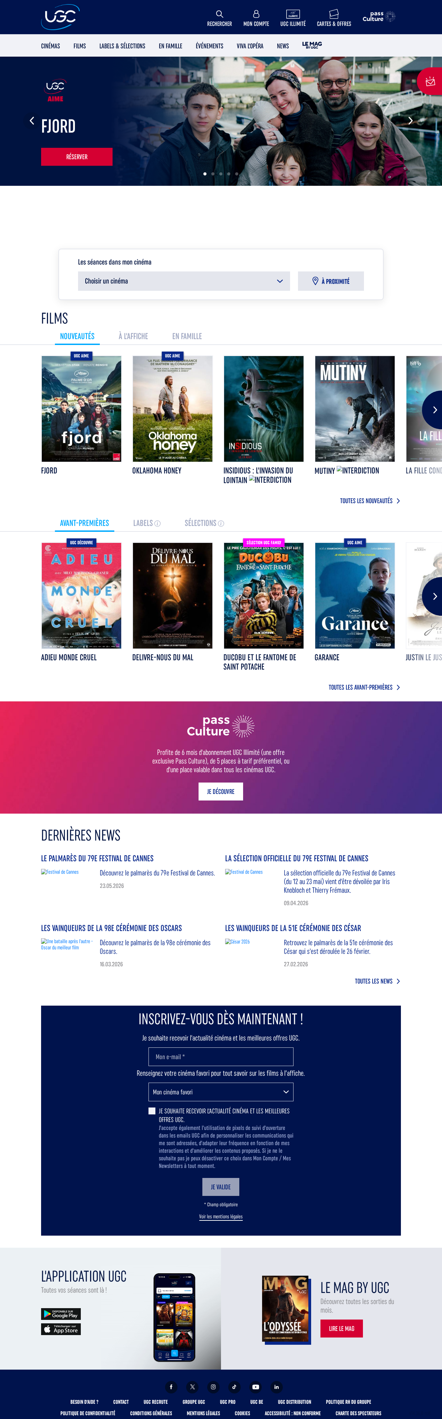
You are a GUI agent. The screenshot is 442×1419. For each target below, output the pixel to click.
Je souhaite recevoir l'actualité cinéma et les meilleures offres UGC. (224, 1115)
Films (80, 46)
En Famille (170, 46)
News (283, 46)
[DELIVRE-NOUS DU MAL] (172, 596)
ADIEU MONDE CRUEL (69, 657)
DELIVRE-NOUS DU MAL (162, 657)
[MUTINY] (355, 409)
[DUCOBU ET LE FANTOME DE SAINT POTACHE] (264, 596)
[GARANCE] (355, 596)
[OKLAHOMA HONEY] (172, 409)
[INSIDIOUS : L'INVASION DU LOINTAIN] (264, 409)
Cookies (242, 1413)
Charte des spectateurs (358, 1413)
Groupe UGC (194, 1402)
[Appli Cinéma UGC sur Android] (61, 1313)
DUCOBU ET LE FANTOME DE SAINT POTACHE (259, 662)
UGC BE (256, 1402)
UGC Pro (228, 1402)
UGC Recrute (156, 1402)
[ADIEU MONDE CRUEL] (81, 596)
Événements (209, 46)
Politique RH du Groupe (348, 1402)
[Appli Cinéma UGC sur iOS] (61, 1328)
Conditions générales (151, 1413)
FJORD (49, 471)
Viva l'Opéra (250, 46)
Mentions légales (203, 1413)
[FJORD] (81, 409)
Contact (121, 1402)
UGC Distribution (294, 1402)
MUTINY (326, 471)
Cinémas (50, 46)
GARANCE (327, 657)
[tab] (77, 336)
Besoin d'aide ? (84, 1402)
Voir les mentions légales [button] (221, 1217)
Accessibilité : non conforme (293, 1413)
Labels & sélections (122, 46)
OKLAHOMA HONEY (156, 471)
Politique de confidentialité (87, 1413)
